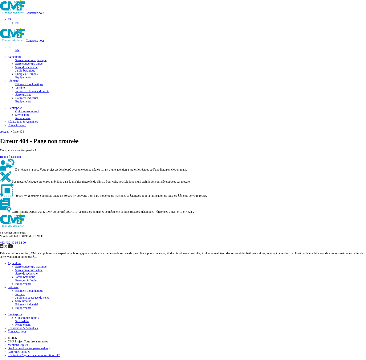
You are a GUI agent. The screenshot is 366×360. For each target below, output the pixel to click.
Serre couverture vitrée (29, 63)
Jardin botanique (25, 70)
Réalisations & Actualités (23, 121)
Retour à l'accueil (10, 156)
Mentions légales (18, 344)
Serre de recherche (26, 67)
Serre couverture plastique (31, 60)
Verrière (20, 87)
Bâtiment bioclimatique (29, 84)
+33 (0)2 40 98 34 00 (13, 242)
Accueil (4, 131)
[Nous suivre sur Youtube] (10, 246)
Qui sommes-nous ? (27, 111)
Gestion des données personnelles (28, 348)
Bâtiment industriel (26, 98)
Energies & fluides (26, 74)
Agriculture (14, 56)
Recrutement (22, 118)
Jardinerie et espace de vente (32, 91)
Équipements (23, 77)
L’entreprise (15, 108)
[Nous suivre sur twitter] (6, 246)
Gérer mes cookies (19, 351)
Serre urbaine (23, 94)
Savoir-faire (22, 114)
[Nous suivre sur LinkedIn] (2, 246)
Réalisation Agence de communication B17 (34, 355)
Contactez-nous (35, 12)
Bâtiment (13, 80)
